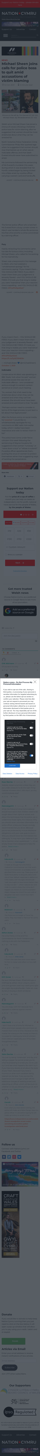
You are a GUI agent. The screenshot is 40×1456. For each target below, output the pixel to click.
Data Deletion (7, 773)
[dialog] (20, 728)
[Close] (36, 682)
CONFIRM (12, 765)
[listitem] (20, 722)
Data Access (20, 773)
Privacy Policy (32, 773)
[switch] (31, 728)
